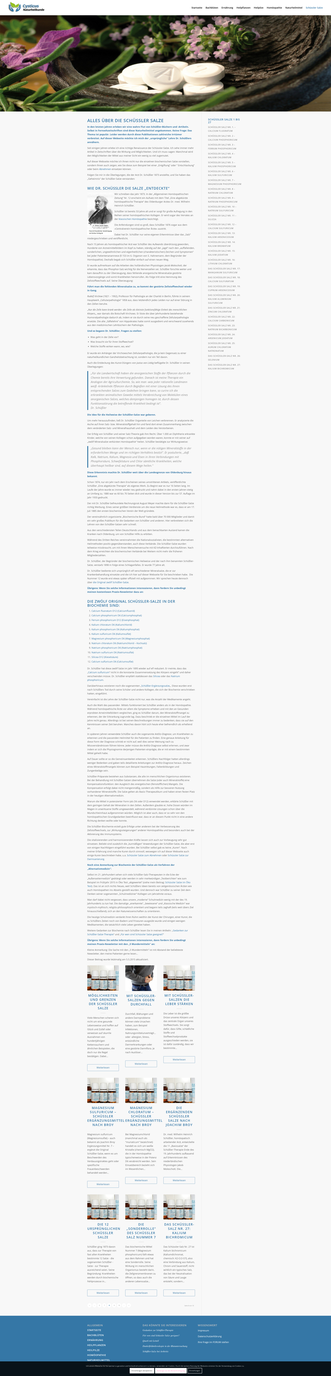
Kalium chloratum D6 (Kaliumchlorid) (112, 624)
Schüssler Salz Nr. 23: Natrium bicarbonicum (222, 327)
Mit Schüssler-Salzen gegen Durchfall (141, 1000)
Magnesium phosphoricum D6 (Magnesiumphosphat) (121, 638)
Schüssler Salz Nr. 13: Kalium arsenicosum (221, 235)
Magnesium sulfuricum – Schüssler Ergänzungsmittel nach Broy (106, 1116)
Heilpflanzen (96, 1345)
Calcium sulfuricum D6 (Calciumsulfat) (112, 661)
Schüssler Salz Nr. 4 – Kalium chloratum (221, 155)
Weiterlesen (103, 1067)
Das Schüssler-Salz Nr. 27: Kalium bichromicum (179, 1230)
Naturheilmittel (98, 1360)
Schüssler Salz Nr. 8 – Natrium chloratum (221, 191)
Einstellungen (194, 1371)
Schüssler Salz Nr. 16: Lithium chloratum (221, 261)
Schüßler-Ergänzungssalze (155, 685)
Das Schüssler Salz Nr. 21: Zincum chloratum (224, 309)
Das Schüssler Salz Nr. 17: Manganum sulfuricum (224, 270)
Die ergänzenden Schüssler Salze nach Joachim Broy (179, 1116)
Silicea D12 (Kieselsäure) (105, 657)
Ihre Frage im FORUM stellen (213, 1342)
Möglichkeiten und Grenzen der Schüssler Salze (103, 1001)
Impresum (203, 1330)
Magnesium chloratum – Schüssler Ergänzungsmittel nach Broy (144, 1116)
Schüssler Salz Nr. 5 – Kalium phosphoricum (222, 164)
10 (119, 1305)
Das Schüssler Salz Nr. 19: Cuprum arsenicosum (224, 288)
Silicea (156, 676)
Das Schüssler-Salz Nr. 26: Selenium (224, 358)
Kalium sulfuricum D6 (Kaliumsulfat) (111, 633)
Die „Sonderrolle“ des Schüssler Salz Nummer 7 (141, 1230)
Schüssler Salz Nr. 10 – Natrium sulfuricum (222, 208)
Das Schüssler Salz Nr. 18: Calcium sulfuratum (224, 279)
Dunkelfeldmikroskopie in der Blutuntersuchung (165, 1346)
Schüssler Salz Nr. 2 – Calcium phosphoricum (222, 138)
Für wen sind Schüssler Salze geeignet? (142, 934)
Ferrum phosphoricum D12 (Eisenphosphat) (115, 620)
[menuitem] (197, 7)
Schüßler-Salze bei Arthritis (155, 1351)
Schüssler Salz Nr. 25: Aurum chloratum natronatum (221, 347)
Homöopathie (96, 1355)
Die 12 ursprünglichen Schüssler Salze (103, 1230)
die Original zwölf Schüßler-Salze (111, 582)
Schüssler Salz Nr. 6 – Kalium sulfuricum (221, 173)
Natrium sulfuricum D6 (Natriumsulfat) (113, 652)
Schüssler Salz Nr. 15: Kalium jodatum (221, 252)
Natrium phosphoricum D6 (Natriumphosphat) (117, 647)
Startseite (94, 1330)
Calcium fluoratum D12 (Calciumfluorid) (113, 610)
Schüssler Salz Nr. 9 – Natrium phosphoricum (223, 199)
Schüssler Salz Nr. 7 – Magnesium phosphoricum (224, 182)
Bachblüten (95, 1335)
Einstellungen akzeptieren (142, 1371)
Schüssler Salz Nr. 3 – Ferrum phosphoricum (222, 146)
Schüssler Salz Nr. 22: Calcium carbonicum (221, 318)
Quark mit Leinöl (151, 1340)
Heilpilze (93, 1350)
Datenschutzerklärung (210, 1336)
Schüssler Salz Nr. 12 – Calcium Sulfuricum (222, 226)
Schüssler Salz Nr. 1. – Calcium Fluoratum (222, 129)
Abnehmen (105, 169)
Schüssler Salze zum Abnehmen (144, 855)
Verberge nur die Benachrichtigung (171, 1371)
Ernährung (95, 1340)
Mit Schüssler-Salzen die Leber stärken (179, 999)
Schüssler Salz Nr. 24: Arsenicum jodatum (221, 336)
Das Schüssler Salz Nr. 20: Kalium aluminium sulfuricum (224, 299)
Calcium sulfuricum (98, 672)
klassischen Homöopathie (133, 219)
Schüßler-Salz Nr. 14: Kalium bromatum (221, 244)
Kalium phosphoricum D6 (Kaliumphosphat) (115, 629)
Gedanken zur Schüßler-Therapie (158, 1330)
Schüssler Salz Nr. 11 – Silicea (222, 217)
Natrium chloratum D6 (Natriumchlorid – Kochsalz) (119, 643)
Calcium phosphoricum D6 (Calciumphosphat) (117, 615)
